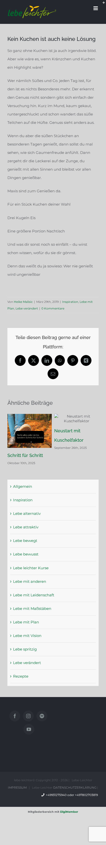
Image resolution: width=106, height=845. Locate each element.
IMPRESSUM (17, 787)
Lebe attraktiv (25, 527)
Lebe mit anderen (29, 581)
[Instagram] (28, 716)
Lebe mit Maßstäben (32, 608)
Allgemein (22, 486)
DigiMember (69, 811)
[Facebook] (14, 716)
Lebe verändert (27, 308)
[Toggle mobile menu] (96, 8)
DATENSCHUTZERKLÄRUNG (74, 787)
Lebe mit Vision (27, 635)
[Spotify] (41, 716)
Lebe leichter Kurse (31, 568)
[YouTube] (28, 729)
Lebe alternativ (27, 513)
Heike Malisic (23, 302)
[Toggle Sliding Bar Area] (101, 4)
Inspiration (70, 302)
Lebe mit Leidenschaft (33, 595)
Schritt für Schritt (25, 455)
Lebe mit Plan (26, 622)
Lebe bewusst (25, 554)
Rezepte (20, 676)
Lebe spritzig (25, 649)
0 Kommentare (52, 308)
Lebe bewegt (25, 540)
